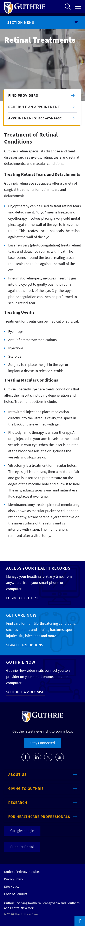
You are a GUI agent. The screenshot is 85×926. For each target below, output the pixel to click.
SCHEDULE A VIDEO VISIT (25, 692)
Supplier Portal (22, 846)
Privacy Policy (13, 879)
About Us (17, 774)
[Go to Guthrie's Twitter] (48, 757)
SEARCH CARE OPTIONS (24, 645)
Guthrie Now (20, 662)
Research (17, 802)
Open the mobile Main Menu (78, 6)
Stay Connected (42, 742)
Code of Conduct (15, 894)
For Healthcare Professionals (39, 816)
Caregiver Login (22, 830)
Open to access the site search (68, 6)
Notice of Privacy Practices (22, 871)
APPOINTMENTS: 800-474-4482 (35, 118)
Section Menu (20, 22)
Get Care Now (21, 615)
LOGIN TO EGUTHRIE (22, 598)
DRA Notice (11, 886)
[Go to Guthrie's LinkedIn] (37, 757)
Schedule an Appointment (34, 106)
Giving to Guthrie (26, 788)
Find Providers (23, 95)
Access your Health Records (38, 568)
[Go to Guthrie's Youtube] (59, 757)
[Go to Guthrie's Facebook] (25, 757)
